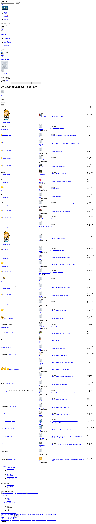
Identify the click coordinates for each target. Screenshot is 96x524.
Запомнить (5, 52)
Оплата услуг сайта (6, 495)
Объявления (10, 486)
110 (40, 342)
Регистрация (4, 58)
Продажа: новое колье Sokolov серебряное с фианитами (65, 143)
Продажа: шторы (55, 226)
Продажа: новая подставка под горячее (60, 287)
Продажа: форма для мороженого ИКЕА (61, 181)
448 (40, 213)
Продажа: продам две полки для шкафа (61, 333)
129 (40, 145)
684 (40, 364)
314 (40, 266)
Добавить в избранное (17, 83)
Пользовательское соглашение (8, 513)
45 (39, 219)
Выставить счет (11, 489)
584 (40, 335)
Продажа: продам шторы (57, 302)
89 (39, 240)
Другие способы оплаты (10, 502)
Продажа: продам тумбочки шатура (60, 407)
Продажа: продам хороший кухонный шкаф (62, 376)
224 (40, 357)
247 (40, 446)
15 (39, 175)
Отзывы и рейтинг (11, 481)
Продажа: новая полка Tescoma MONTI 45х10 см (63, 135)
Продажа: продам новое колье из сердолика (62, 362)
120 (40, 402)
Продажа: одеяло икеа (56, 151)
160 (40, 328)
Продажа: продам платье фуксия (59, 326)
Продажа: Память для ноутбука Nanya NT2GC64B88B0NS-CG (66, 452)
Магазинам (9, 487)
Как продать (10, 475)
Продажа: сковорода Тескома (58, 166)
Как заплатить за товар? (13, 479)
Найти (2, 26)
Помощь (3, 473)
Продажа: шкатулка (56, 196)
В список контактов (36, 83)
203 (40, 190)
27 (39, 439)
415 (40, 462)
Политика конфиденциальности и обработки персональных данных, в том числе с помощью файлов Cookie (28, 514)
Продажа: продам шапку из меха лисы (60, 211)
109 (40, 161)
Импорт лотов (10, 478)
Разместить (3, 34)
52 (39, 305)
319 (40, 130)
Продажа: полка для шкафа (57, 128)
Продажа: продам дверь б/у (57, 318)
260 (40, 138)
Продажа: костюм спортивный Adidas (60, 257)
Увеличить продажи (12, 477)
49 (39, 394)
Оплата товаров (5, 505)
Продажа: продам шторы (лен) (58, 310)
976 (40, 424)
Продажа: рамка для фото (57, 250)
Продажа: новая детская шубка (58, 173)
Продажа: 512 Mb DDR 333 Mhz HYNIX (61, 429)
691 (40, 289)
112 (40, 206)
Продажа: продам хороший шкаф (59, 399)
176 (40, 313)
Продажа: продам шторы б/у (58, 279)
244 (40, 168)
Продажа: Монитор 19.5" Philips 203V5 (60, 414)
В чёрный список (27, 83)
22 (39, 320)
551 (40, 386)
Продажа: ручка (55, 188)
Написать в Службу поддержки (9, 517)
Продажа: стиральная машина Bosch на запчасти (63, 264)
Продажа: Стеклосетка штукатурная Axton (61, 158)
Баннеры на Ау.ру (11, 485)
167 (40, 409)
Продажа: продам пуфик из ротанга (60, 369)
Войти (2, 55)
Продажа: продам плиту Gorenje (59, 355)
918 (40, 118)
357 (40, 198)
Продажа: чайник (55, 218)
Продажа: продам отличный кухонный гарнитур (63, 392)
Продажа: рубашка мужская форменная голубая (63, 203)
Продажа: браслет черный (57, 116)
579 (40, 371)
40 (1, 74)
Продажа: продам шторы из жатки (59, 295)
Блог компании (10, 469)
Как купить (9, 474)
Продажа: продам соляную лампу (59, 384)
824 (40, 259)
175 (40, 282)
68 (39, 454)
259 (40, 350)
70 (39, 153)
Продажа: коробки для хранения (59, 238)
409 (40, 252)
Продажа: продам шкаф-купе (58, 348)
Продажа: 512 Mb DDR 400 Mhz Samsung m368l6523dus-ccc (66, 444)
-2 (39, 274)
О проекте (3, 466)
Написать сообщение (6, 83)
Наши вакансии (11, 467)
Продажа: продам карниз (57, 272)
